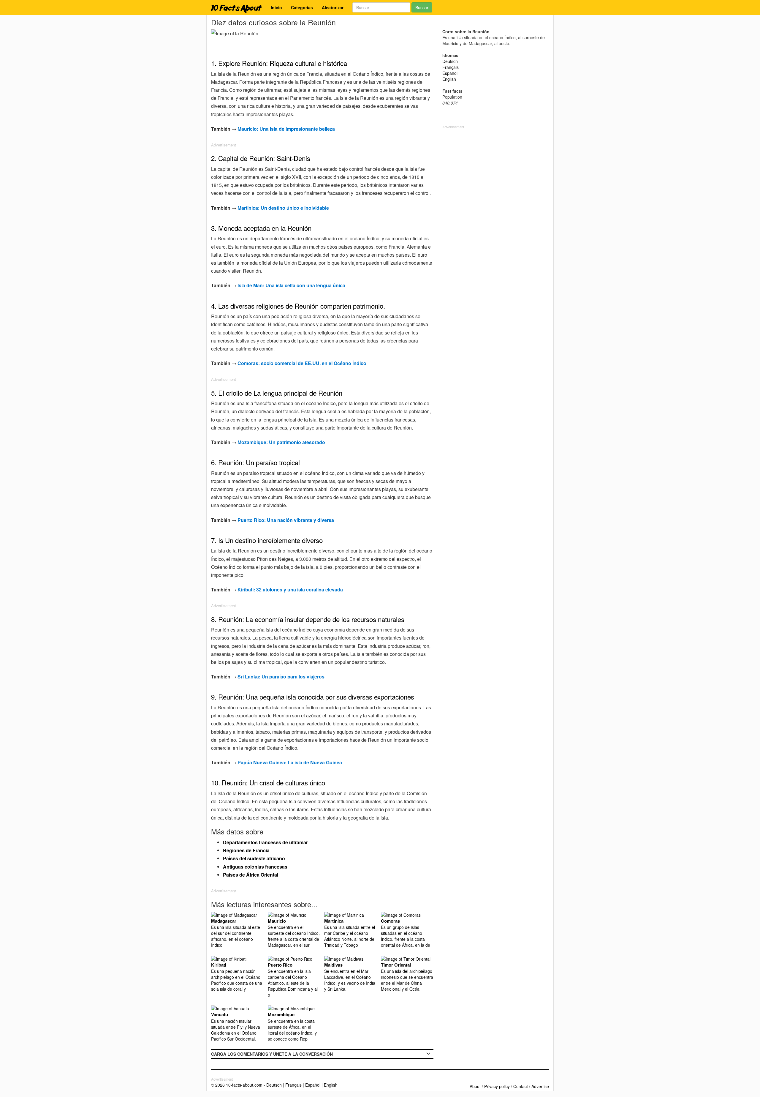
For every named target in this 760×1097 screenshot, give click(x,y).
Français (450, 67)
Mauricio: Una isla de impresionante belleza (286, 128)
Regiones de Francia (246, 850)
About (475, 1086)
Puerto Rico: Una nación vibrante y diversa (286, 520)
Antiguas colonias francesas (255, 866)
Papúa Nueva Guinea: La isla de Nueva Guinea (290, 762)
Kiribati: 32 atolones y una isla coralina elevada (290, 589)
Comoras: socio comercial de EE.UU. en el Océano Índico (302, 363)
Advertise (540, 1086)
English (449, 79)
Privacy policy (497, 1086)
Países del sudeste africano (254, 858)
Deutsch (450, 61)
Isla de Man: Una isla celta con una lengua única (291, 285)
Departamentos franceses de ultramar (265, 842)
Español (449, 73)
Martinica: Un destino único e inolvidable (283, 207)
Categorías (302, 7)
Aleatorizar (332, 7)
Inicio (276, 7)
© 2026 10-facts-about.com (236, 1085)
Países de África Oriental (250, 874)
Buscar (421, 7)
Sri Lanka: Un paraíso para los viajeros (281, 676)
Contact (520, 1086)
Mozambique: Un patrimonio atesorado (281, 442)
